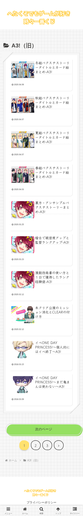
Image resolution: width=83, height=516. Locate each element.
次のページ (43, 429)
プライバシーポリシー (41, 502)
